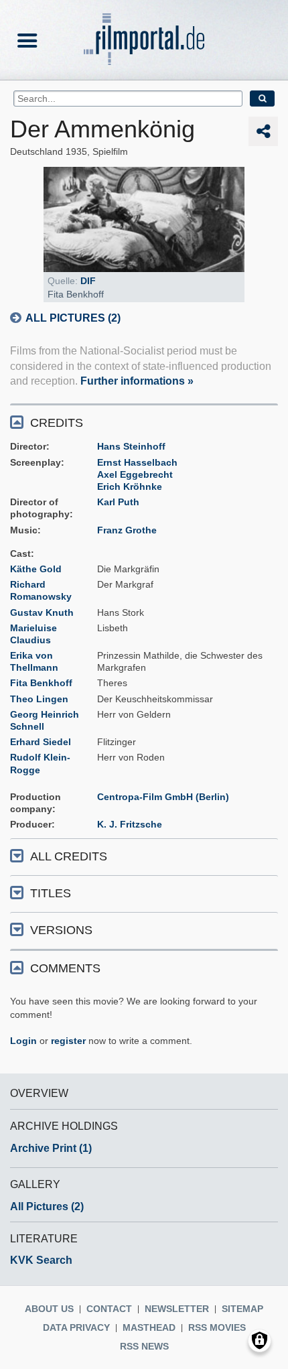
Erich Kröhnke (129, 486)
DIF (88, 280)
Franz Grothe (127, 530)
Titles (50, 893)
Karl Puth (118, 502)
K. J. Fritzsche (129, 824)
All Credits (68, 856)
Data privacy (76, 1327)
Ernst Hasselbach (137, 462)
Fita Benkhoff (41, 682)
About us (49, 1308)
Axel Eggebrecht (135, 474)
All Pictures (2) (73, 318)
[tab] (144, 421)
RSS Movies (217, 1327)
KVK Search (41, 1260)
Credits (56, 423)
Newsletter (177, 1308)
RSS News (144, 1346)
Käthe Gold (36, 569)
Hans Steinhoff (131, 446)
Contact (109, 1308)
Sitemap (242, 1308)
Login (23, 1040)
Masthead (149, 1327)
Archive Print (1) (51, 1148)
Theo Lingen (39, 699)
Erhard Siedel (40, 741)
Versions (61, 930)
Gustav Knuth (42, 612)
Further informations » (137, 381)
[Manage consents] (259, 1340)
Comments (65, 968)
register (68, 1040)
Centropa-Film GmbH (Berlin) (163, 796)
